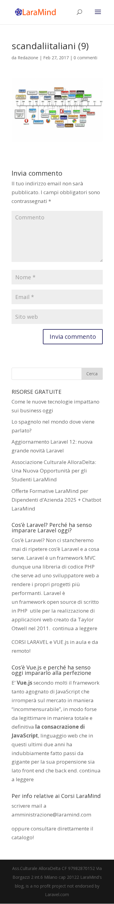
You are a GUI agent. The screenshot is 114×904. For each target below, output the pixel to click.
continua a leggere (75, 628)
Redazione (28, 57)
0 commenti (85, 57)
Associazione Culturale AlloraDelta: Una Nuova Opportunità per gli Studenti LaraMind (54, 471)
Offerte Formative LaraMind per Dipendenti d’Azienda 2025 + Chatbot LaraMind (56, 499)
